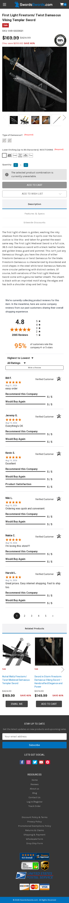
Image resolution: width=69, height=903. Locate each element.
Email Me (17, 703)
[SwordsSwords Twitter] (35, 762)
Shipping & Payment (34, 834)
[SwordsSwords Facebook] (22, 762)
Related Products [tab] (34, 628)
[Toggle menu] (4, 4)
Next (64, 118)
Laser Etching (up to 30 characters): (33, 149)
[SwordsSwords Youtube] (41, 762)
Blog (34, 793)
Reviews (34, 784)
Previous (4, 118)
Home (35, 780)
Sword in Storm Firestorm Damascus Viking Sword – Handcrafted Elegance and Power (48, 681)
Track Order (34, 806)
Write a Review (34, 368)
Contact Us (34, 797)
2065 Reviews (23, 334)
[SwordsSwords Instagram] (28, 762)
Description (34, 204)
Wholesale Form (34, 839)
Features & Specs (35, 213)
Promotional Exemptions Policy (34, 826)
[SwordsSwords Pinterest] (47, 762)
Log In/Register (35, 801)
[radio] (39, 321)
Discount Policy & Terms (34, 817)
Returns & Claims (34, 830)
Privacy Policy (34, 821)
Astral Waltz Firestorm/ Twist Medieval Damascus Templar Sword (16, 680)
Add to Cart (49, 703)
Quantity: (7, 164)
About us (34, 788)
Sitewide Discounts (34, 222)
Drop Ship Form (34, 843)
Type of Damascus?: (17, 135)
